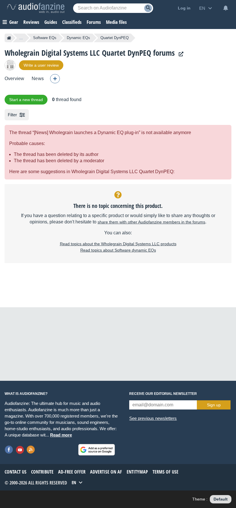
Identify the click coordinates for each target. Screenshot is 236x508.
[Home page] (9, 38)
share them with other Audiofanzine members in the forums (151, 222)
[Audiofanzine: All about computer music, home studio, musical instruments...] (35, 8)
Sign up (214, 405)
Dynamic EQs (78, 38)
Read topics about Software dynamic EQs (118, 250)
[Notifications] (225, 8)
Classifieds (71, 22)
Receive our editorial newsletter (163, 394)
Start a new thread (26, 99)
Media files (116, 22)
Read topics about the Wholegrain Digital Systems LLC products (118, 244)
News (38, 78)
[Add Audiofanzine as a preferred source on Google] (96, 449)
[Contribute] (55, 78)
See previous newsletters (153, 418)
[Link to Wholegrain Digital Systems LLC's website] (179, 54)
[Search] (148, 8)
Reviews (31, 22)
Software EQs (44, 38)
